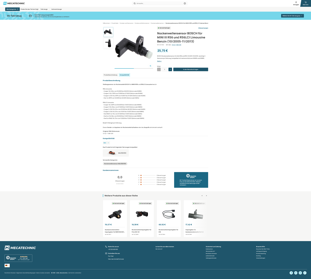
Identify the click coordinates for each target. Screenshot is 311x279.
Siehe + (159, 61)
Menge (159, 66)
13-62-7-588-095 (176, 45)
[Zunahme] (170, 69)
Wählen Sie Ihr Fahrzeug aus (291, 16)
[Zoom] (150, 65)
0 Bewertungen (203, 28)
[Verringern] (159, 69)
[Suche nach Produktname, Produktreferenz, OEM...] (185, 3)
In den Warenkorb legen (190, 69)
